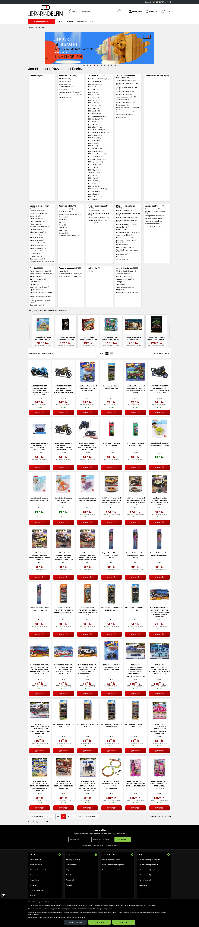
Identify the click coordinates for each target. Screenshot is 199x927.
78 (58, 816)
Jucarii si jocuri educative (98, 220)
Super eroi (64, 233)
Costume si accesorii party (69, 236)
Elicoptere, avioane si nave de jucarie (126, 241)
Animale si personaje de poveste (41, 293)
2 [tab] (87, 65)
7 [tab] (105, 65)
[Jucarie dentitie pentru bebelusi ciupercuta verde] (159, 439)
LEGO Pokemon (94, 194)
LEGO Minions (93, 143)
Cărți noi (68, 870)
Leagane (120, 290)
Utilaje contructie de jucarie (126, 271)
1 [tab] (84, 65)
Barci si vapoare (123, 244)
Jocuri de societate (96, 210)
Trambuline (121, 284)
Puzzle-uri (93, 223)
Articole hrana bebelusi (125, 102)
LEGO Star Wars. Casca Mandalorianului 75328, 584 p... (66, 339)
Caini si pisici (65, 84)
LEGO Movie (93, 146)
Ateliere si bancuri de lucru (40, 227)
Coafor (62, 225)
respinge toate (99, 922)
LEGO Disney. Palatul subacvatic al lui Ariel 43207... (43, 339)
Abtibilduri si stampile (153, 221)
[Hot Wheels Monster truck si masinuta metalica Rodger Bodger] (87, 382)
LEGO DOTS (93, 103)
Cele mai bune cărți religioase (148, 870)
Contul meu (136, 11)
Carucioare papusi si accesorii (70, 274)
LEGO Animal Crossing (96, 81)
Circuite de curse (123, 230)
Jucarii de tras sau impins (126, 97)
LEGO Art (92, 87)
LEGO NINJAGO (95, 148)
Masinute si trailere (124, 210)
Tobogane (121, 282)
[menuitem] (41, 21)
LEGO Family (93, 183)
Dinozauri (63, 89)
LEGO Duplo (93, 108)
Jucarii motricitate (38, 248)
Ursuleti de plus (65, 81)
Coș (165, 11)
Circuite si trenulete (37, 210)
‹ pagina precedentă (36, 816)
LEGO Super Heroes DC (97, 159)
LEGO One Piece (94, 191)
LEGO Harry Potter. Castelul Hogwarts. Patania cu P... (134, 339)
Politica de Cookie (149, 905)
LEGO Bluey (92, 175)
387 (79, 816)
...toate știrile (143, 885)
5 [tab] (98, 65)
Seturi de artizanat (153, 209)
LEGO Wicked (93, 199)
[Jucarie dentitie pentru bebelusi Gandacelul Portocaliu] (63, 494)
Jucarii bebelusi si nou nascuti (125, 77)
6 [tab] (101, 65)
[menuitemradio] (111, 353)
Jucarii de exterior (127, 268)
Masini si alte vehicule (125, 207)
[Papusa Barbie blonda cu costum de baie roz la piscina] (111, 548)
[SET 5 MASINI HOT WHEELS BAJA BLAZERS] (111, 720)
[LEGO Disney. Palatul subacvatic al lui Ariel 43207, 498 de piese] (43, 324)
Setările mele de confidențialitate (113, 865)
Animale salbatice (66, 87)
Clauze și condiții (35, 860)
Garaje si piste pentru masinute (128, 232)
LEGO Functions (94, 113)
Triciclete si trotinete (125, 287)
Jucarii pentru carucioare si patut (127, 84)
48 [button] (166, 353)
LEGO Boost (93, 89)
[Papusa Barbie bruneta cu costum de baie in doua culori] (135, 548)
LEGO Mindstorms (95, 135)
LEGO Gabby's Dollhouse (97, 116)
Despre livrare (34, 880)
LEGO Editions (94, 181)
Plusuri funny (65, 79)
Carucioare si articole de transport (127, 108)
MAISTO (39, 398)
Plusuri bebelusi (65, 97)
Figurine (36, 268)
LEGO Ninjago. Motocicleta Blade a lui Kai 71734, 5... (88, 339)
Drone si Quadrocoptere (125, 247)
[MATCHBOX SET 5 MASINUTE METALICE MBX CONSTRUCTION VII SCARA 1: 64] (87, 603)
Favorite (152, 11)
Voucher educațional (36, 890)
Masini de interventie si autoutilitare (128, 214)
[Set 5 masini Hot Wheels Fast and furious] (111, 382)
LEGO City (93, 92)
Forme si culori (36, 237)
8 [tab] (108, 65)
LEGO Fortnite (94, 186)
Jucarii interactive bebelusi (127, 80)
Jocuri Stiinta (35, 216)
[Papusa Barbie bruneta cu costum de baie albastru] (39, 603)
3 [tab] (91, 65)
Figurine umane (36, 290)
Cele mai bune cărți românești (148, 865)
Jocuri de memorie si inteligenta (98, 214)
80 (68, 816)
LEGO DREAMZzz (95, 105)
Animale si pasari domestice (41, 274)
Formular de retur (71, 865)
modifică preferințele (75, 922)
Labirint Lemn (36, 253)
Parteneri (69, 885)
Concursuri (33, 885)
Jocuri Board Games (38, 213)
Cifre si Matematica (38, 232)
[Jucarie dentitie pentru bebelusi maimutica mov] (87, 494)
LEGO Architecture (95, 84)
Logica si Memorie (37, 221)
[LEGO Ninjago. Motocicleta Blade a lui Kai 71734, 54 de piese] (88, 324)
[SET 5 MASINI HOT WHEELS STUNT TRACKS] (87, 720)
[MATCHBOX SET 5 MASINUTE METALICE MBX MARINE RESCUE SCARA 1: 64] (63, 603)
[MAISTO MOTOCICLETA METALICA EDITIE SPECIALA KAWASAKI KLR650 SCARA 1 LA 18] (63, 439)
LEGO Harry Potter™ (95, 119)
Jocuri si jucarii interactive (98, 217)
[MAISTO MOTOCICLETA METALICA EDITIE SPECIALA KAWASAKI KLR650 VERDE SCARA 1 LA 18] (63, 382)
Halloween (36, 76)
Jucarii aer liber (36, 219)
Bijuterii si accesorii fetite (155, 218)
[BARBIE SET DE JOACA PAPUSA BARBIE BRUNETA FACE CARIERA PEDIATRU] (135, 777)
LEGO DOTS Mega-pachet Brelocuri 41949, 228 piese (111, 339)
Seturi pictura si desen (154, 216)
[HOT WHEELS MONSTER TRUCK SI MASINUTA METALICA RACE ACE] (111, 660)
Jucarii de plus (68, 76)
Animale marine (36, 276)
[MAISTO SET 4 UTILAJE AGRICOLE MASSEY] (111, 439)
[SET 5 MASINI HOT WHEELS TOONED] (135, 603)
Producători (70, 880)
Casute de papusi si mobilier (70, 276)
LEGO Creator (93, 97)
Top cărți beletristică (145, 880)
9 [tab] (111, 65)
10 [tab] (115, 65)
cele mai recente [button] (47, 353)
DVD (90, 271)
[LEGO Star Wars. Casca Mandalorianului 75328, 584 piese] (65, 324)
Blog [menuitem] (91, 22)
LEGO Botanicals (95, 178)
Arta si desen (36, 224)
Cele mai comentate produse (111, 860)
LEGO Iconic (93, 122)
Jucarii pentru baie (124, 94)
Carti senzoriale (36, 229)
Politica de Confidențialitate (150, 912)
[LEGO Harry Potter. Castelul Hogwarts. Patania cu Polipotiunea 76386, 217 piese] (133, 324)
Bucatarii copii (65, 211)
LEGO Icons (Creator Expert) (98, 79)
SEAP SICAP (34, 895)
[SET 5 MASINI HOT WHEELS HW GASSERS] (63, 720)
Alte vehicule (122, 259)
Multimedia (94, 268)
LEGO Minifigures (95, 140)
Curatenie (63, 217)
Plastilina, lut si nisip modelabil (155, 212)
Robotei (120, 257)
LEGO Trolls (93, 167)
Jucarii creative (154, 206)
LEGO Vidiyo (93, 170)
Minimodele (122, 254)
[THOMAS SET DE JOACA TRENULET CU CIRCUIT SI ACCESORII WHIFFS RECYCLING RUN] (111, 777)
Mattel (87, 398)
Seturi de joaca (37, 305)
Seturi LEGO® (96, 76)
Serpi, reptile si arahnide (39, 287)
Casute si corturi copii (125, 279)
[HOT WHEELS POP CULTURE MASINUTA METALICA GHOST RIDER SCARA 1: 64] (63, 777)
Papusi (63, 271)
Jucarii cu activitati (37, 243)
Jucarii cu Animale (38, 245)
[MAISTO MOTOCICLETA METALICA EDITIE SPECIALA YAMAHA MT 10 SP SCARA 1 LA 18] (159, 382)
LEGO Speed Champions (97, 154)
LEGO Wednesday (95, 197)
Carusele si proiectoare (125, 112)
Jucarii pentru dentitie (125, 91)
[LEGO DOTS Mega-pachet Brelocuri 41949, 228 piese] (111, 324)
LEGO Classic (93, 95)
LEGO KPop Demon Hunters (98, 189)
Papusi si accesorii (70, 268)
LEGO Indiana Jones (95, 127)
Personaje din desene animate (70, 95)
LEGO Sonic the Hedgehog (98, 151)
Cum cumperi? (34, 875)
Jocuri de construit (153, 226)
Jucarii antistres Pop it (157, 76)
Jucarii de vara (123, 274)
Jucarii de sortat (123, 99)
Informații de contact (73, 860)
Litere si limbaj (36, 256)
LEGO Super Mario (95, 162)
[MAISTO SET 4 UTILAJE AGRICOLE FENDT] (135, 439)
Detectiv (63, 230)
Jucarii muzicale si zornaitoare (126, 88)
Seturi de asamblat (124, 235)
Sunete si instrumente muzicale (42, 261)
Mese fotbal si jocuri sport (127, 292)
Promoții (69, 875)
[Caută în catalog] (118, 11)
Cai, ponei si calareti (38, 279)
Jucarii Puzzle (36, 251)
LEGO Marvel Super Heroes (98, 132)
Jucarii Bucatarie (37, 240)
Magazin (63, 227)
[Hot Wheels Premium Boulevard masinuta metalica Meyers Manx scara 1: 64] (159, 494)
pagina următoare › (91, 816)
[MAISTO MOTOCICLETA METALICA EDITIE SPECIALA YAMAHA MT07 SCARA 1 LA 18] (87, 439)
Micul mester (64, 222)
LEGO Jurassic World (96, 130)
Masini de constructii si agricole (126, 221)
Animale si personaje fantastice (40, 297)
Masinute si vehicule (124, 276)
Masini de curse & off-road (127, 224)
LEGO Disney (94, 100)
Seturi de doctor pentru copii (70, 214)
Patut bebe (121, 117)
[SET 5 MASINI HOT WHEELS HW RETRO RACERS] (111, 603)
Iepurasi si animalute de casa (70, 92)
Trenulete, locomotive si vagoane (127, 250)
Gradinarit (63, 219)
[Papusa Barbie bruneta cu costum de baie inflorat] (159, 548)
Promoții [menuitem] (70, 22)
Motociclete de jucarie (125, 238)
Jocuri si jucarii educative (98, 207)
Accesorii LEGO (95, 172)
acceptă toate (124, 922)
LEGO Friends (94, 111)
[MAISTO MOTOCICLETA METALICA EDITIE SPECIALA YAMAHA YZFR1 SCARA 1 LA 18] (39, 439)
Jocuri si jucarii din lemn (40, 207)
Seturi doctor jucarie (38, 259)
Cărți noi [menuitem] (60, 22)
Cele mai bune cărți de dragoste (149, 860)
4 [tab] (94, 65)
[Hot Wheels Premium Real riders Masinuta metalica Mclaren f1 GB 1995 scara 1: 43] (111, 494)
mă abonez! (122, 839)
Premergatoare (122, 105)
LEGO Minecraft (94, 138)
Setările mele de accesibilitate (112, 870)
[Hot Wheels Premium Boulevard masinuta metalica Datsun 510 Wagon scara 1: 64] (39, 548)
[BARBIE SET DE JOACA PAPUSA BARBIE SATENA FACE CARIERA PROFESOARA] (159, 777)
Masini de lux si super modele (128, 217)
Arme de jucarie (66, 209)
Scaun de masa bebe (124, 114)
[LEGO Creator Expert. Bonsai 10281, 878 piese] (156, 324)
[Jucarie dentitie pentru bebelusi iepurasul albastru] (39, 494)
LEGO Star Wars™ (95, 156)
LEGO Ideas (93, 124)
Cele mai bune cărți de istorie (148, 875)
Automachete (122, 227)
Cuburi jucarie (36, 235)
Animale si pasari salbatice (40, 271)
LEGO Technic (94, 164)
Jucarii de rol (67, 206)
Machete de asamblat (153, 224)
